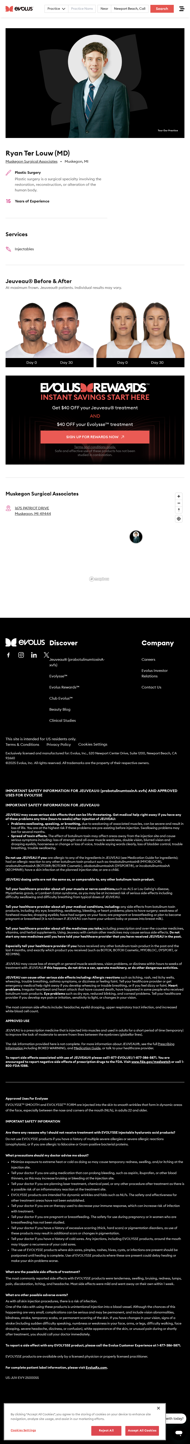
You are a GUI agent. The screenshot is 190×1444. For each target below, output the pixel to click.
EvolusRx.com (96, 1367)
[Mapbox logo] (99, 579)
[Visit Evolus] (25, 642)
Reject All (106, 1430)
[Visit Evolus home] (21, 8)
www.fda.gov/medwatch (151, 1062)
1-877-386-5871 (168, 1345)
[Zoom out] (178, 503)
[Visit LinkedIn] (34, 655)
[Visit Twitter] (46, 655)
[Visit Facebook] (8, 655)
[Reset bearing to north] (178, 509)
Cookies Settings (92, 744)
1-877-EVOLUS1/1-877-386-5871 (132, 1057)
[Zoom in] (178, 496)
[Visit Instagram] (21, 655)
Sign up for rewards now (92, 437)
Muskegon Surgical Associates (31, 161)
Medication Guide (87, 1048)
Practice (54, 8)
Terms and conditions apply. (95, 447)
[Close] (158, 1408)
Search (162, 9)
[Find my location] (178, 518)
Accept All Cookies (142, 1430)
